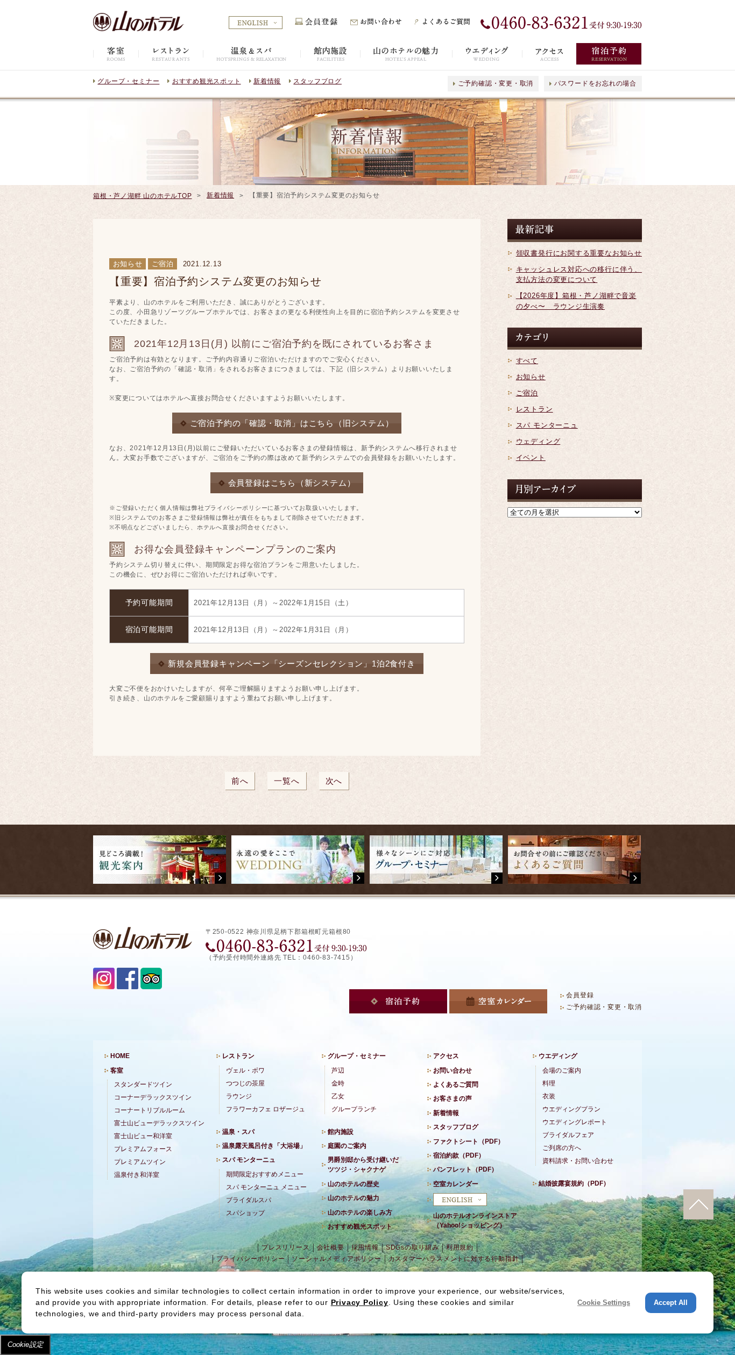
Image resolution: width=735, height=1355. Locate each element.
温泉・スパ (238, 1132)
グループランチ (354, 1109)
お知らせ (531, 377)
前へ (240, 780)
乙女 (337, 1096)
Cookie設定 (25, 1344)
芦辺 (337, 1070)
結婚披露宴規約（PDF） (574, 1183)
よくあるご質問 (455, 1084)
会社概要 (330, 1247)
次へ (334, 780)
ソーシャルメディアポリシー (336, 1258)
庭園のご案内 (347, 1146)
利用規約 (459, 1247)
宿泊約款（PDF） (459, 1155)
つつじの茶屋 (245, 1083)
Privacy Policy (359, 1302)
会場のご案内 (561, 1070)
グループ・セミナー (128, 81)
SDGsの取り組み (412, 1247)
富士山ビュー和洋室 (143, 1136)
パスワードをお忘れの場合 (595, 83)
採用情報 (365, 1247)
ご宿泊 (527, 393)
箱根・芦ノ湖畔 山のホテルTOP (142, 196)
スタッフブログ (317, 81)
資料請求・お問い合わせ (577, 1161)
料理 (548, 1083)
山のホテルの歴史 (353, 1184)
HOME (120, 1056)
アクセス (446, 1056)
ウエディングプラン (571, 1109)
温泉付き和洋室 (136, 1175)
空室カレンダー (455, 1184)
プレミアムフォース (143, 1149)
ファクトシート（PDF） (468, 1141)
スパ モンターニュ (547, 425)
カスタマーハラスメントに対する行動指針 (453, 1258)
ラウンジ (239, 1096)
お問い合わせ (452, 1070)
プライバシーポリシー (250, 1258)
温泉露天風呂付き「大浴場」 (264, 1146)
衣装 (548, 1096)
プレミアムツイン (140, 1162)
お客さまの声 (452, 1098)
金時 (337, 1083)
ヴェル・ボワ (245, 1070)
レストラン (534, 409)
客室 (116, 1070)
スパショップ (245, 1213)
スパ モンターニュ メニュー (266, 1187)
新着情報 (267, 81)
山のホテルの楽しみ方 (360, 1212)
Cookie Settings (603, 1303)
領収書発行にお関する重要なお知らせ (579, 253)
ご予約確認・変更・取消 (496, 83)
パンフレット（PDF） (465, 1169)
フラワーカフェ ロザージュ (265, 1109)
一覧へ (286, 780)
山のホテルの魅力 (353, 1198)
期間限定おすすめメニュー (264, 1174)
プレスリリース (285, 1247)
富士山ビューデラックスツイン (159, 1123)
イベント (531, 457)
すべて (527, 361)
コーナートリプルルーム (149, 1110)
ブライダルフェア (568, 1135)
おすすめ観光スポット (206, 81)
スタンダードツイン (143, 1084)
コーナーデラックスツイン (153, 1097)
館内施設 (341, 1132)
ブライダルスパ (248, 1200)
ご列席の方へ (561, 1148)
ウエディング (558, 1056)
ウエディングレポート (574, 1122)
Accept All (671, 1303)
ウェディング (538, 441)
